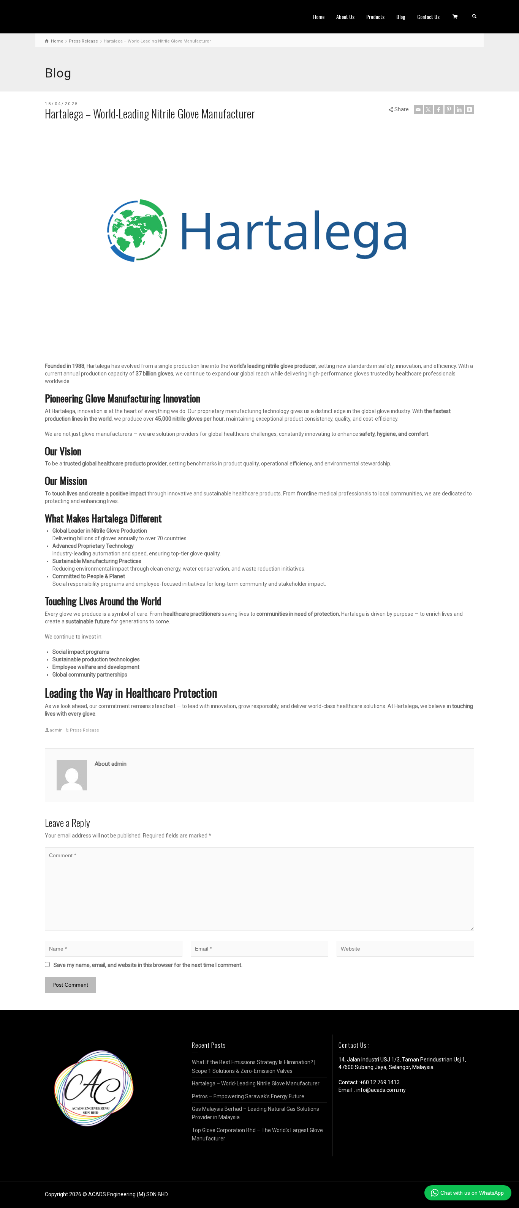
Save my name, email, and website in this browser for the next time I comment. (148, 965)
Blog (400, 17)
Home (318, 17)
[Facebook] (438, 109)
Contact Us (428, 17)
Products (375, 17)
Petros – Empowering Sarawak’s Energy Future (248, 1096)
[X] (428, 109)
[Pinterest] (449, 109)
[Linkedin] (459, 109)
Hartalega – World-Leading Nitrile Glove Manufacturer (256, 1083)
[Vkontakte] (469, 109)
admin (56, 730)
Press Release (84, 730)
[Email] (418, 109)
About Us (345, 17)
